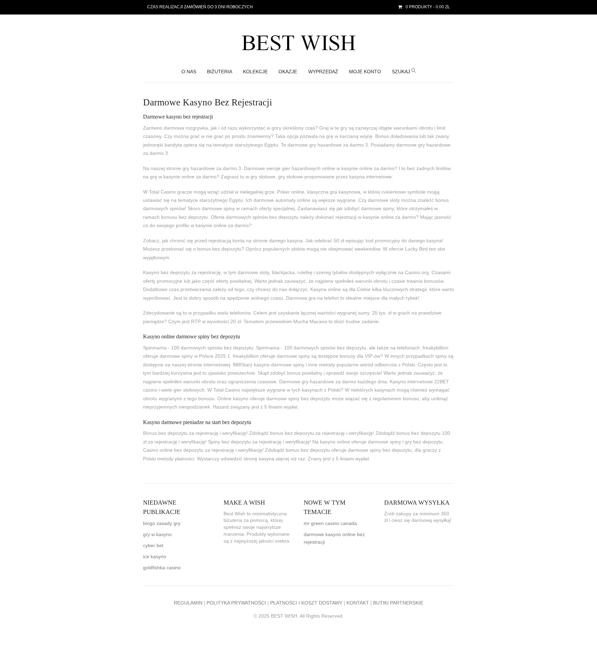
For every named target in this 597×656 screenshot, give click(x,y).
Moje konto (365, 71)
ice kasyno (154, 556)
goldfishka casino (162, 567)
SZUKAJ (401, 71)
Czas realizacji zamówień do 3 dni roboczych (200, 6)
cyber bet (153, 545)
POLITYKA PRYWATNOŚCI (236, 603)
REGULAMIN (188, 603)
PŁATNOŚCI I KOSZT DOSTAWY (306, 603)
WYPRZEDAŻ (323, 71)
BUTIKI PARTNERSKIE (398, 603)
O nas (188, 71)
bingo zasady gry (161, 523)
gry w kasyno (157, 534)
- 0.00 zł (428, 6)
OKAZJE (287, 71)
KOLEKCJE (255, 71)
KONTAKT (358, 603)
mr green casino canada (330, 523)
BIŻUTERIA (219, 71)
